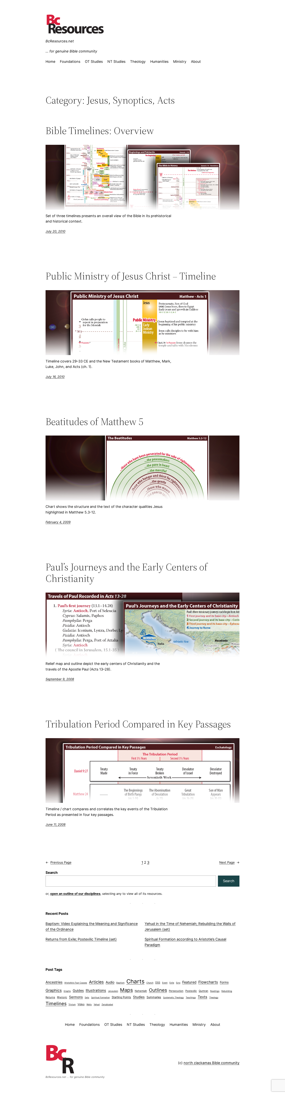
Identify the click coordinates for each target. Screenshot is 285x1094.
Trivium (72, 1004)
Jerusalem (113, 991)
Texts (202, 997)
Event (165, 982)
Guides (78, 990)
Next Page (229, 862)
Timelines (56, 1003)
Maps (126, 990)
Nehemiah (141, 990)
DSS (157, 982)
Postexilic (191, 990)
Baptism (120, 982)
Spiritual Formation (100, 997)
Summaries (154, 997)
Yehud (97, 1004)
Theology (213, 997)
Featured (189, 982)
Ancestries (54, 982)
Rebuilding (226, 991)
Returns (50, 997)
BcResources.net (60, 41)
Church (149, 982)
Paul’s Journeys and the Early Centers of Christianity (126, 572)
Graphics (54, 990)
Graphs (67, 991)
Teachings (191, 997)
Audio (110, 982)
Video (81, 1004)
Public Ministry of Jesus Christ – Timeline (131, 276)
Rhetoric (62, 997)
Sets (87, 997)
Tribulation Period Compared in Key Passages (138, 724)
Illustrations (96, 990)
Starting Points (121, 997)
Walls (89, 1004)
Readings (214, 991)
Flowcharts (208, 982)
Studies (139, 997)
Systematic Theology (173, 997)
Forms (224, 982)
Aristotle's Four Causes (75, 982)
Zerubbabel (107, 1004)
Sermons (76, 997)
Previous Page (58, 862)
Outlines (158, 990)
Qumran (203, 990)
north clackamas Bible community (211, 1063)
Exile (171, 982)
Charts (135, 981)
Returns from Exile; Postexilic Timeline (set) (81, 939)
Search (52, 872)
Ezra (178, 982)
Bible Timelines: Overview (100, 130)
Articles (96, 982)
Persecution (176, 990)
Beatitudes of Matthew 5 (94, 421)
